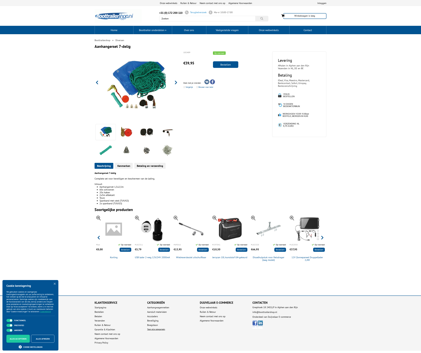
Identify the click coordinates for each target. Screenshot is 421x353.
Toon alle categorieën (156, 329)
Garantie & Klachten (105, 329)
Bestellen (225, 64)
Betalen (98, 316)
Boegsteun (152, 325)
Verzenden (100, 320)
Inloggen (321, 3)
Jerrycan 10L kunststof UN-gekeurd (229, 257)
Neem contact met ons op (212, 3)
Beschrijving (104, 165)
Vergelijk (189, 87)
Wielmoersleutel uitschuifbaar (191, 257)
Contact (308, 30)
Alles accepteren (18, 339)
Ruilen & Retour (188, 3)
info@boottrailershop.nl (264, 312)
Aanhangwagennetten (158, 307)
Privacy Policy (101, 342)
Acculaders (152, 316)
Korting (114, 257)
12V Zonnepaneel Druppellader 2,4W (307, 259)
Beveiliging (153, 320)
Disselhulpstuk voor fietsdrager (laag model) (268, 259)
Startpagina (100, 307)
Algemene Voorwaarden (240, 3)
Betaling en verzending (150, 165)
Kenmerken (123, 165)
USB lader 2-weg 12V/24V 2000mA (152, 257)
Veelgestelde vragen (227, 30)
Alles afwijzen (43, 339)
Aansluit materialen (157, 312)
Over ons (189, 30)
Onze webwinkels (168, 3)
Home (114, 30)
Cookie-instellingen (32, 347)
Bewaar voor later (205, 87)
